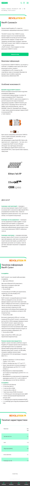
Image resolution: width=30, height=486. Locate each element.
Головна (3, 8)
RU (24, 8)
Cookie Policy (15, 473)
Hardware (9, 8)
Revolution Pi (15, 8)
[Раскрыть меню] (28, 3)
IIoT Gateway (4, 10)
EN (20, 8)
